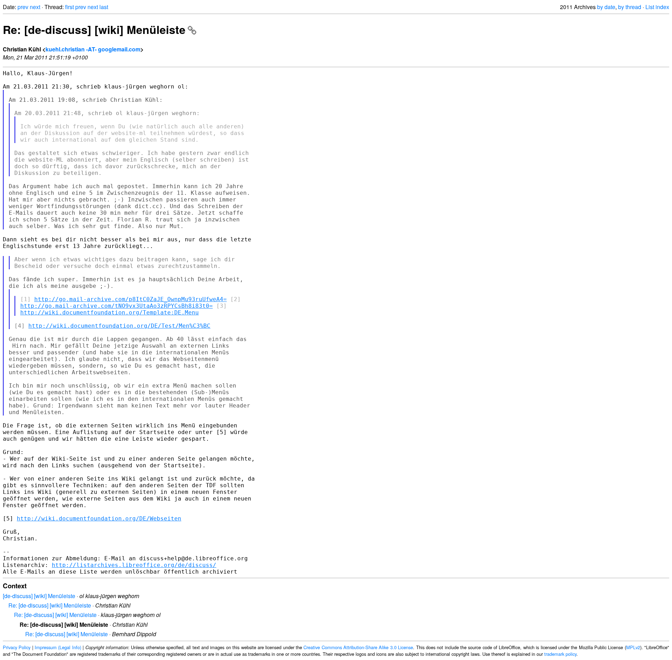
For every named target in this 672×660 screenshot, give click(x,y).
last (103, 7)
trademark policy (560, 654)
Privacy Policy (16, 647)
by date (606, 7)
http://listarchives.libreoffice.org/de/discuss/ (134, 565)
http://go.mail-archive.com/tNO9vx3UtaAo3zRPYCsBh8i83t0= (116, 306)
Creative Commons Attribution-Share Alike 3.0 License (358, 647)
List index (657, 7)
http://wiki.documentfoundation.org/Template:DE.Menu (109, 312)
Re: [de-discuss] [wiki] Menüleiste (94, 29)
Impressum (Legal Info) (58, 647)
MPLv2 (633, 647)
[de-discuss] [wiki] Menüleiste (39, 596)
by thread (629, 7)
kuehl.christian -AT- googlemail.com (93, 49)
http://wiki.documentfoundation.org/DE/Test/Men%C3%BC (119, 325)
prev (23, 7)
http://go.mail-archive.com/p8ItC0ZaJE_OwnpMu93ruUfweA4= (130, 299)
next (35, 7)
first (69, 7)
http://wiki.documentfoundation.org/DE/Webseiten (99, 518)
